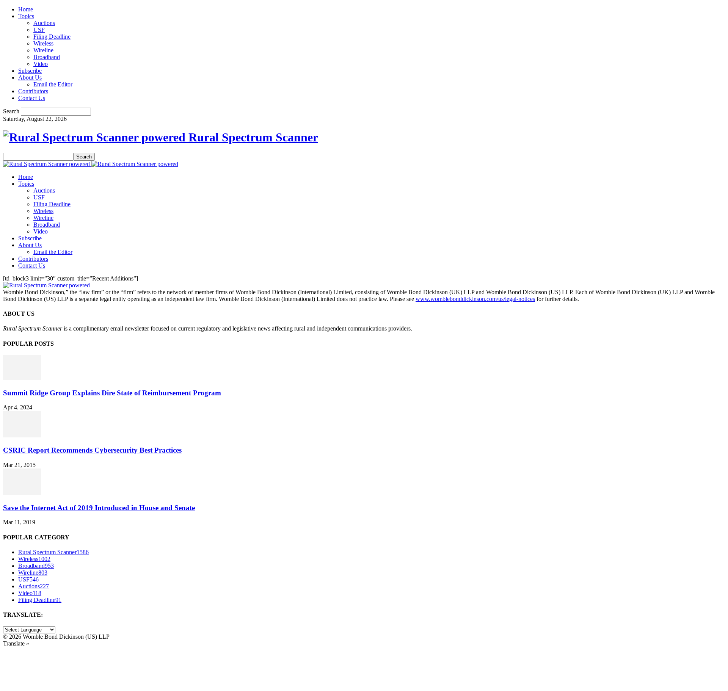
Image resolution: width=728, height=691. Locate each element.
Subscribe (30, 70)
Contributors (33, 91)
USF (39, 30)
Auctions (44, 23)
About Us (30, 77)
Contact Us (31, 98)
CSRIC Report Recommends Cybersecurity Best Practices (92, 450)
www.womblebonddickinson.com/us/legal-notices (475, 299)
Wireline (43, 50)
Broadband (46, 57)
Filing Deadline (52, 36)
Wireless (43, 43)
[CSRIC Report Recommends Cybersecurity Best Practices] (22, 435)
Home (25, 9)
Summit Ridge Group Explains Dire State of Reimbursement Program (112, 393)
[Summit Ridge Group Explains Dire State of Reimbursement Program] (22, 378)
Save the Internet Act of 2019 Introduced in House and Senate (99, 508)
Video (40, 64)
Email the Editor (52, 84)
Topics (26, 16)
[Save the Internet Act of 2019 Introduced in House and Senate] (22, 493)
